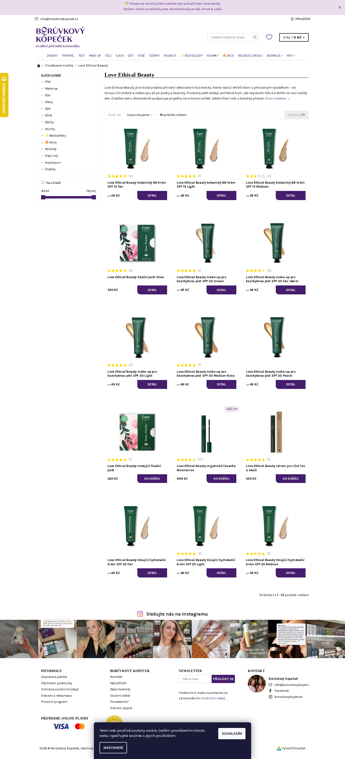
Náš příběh (118, 683)
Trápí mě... (68, 55)
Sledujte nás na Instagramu (177, 614)
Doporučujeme (138, 115)
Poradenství (119, 702)
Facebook (281, 691)
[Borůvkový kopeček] (104, 37)
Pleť (82, 55)
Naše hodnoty (120, 689)
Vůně (141, 55)
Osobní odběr (120, 696)
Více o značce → (277, 98)
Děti (131, 55)
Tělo (108, 55)
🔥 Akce (228, 55)
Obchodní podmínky (56, 683)
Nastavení (113, 747)
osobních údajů (213, 698)
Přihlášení (302, 19)
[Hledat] (255, 37)
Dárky (49, 122)
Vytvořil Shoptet (294, 748)
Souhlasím (232, 733)
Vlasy (120, 55)
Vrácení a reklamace (56, 696)
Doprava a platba (54, 677)
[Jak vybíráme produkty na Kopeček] (39, 65)
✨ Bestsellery (191, 55)
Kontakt (116, 677)
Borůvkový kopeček (130, 671)
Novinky (212, 55)
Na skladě (53, 183)
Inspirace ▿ (275, 55)
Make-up (95, 55)
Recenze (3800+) (250, 55)
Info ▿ (291, 55)
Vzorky (154, 55)
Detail (152, 195)
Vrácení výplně (121, 708)
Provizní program (54, 702)
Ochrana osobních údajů (60, 689)
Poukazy (170, 55)
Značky (52, 55)
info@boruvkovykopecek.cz (59, 19)
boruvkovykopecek (288, 697)
